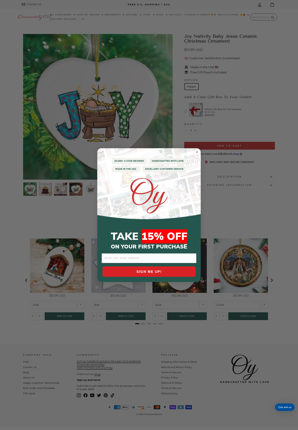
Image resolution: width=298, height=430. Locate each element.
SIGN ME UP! (149, 271)
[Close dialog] (197, 152)
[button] (285, 407)
